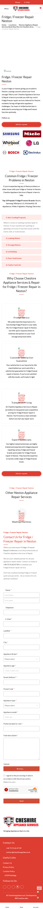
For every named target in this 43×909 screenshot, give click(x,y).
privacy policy (11, 782)
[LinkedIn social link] (17, 118)
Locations (13, 25)
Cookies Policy (9, 871)
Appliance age (9, 666)
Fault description (10, 735)
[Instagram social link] (14, 118)
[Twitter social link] (24, 118)
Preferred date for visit (13, 724)
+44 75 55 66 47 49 (11, 564)
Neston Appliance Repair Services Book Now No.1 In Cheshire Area (20, 26)
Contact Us (7, 863)
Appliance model (10, 712)
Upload (6, 764)
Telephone (9, 607)
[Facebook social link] (11, 118)
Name (8, 590)
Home (4, 25)
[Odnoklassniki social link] (21, 118)
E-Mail (27, 2)
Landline (7, 631)
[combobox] (21, 728)
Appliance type (10, 700)
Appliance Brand (10, 654)
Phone (17, 2)
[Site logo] (21, 8)
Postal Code (8, 689)
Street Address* (10, 677)
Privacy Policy (8, 867)
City (5, 642)
